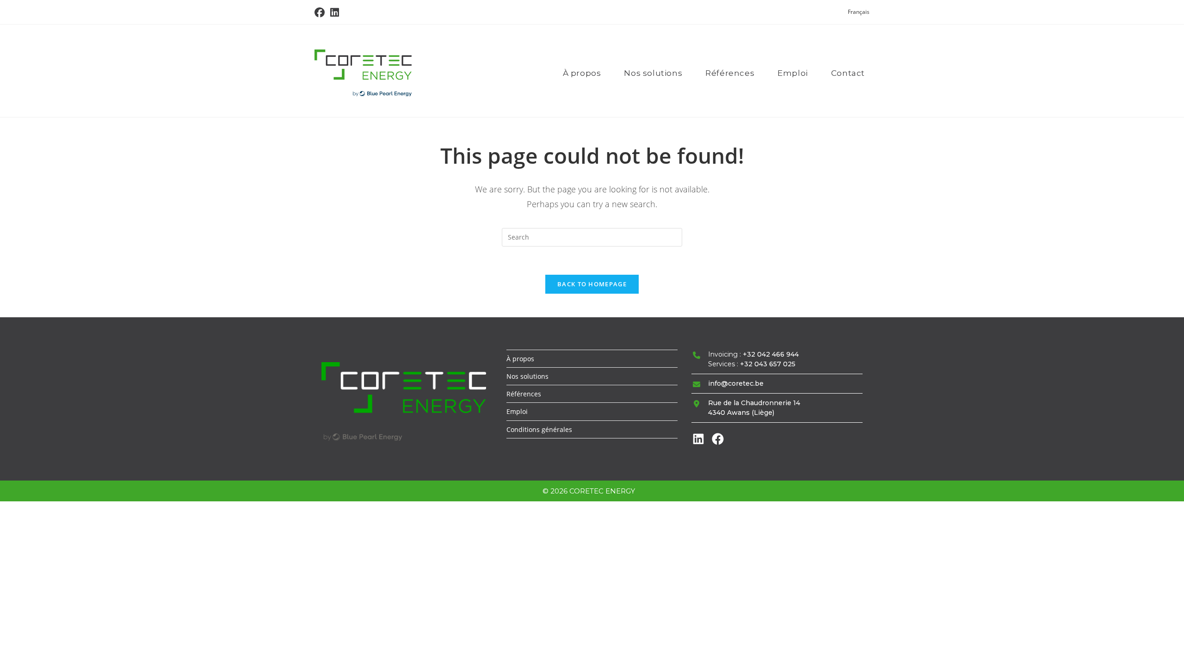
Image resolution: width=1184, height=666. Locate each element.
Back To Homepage (592, 284)
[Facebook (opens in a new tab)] (320, 12)
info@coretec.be (736, 383)
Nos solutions (527, 376)
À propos (520, 358)
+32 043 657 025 (768, 364)
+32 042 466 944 (771, 354)
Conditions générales (539, 429)
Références (523, 393)
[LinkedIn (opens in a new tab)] (334, 12)
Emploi (517, 411)
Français (859, 12)
